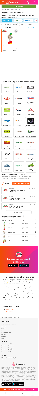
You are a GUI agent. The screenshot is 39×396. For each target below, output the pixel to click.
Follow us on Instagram (7, 348)
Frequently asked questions (8, 324)
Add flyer (3, 336)
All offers (6, 9)
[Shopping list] (31, 2)
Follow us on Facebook (7, 345)
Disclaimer (26, 389)
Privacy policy (18, 391)
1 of (6, 27)
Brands (3, 330)
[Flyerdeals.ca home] (12, 2)
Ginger (12, 9)
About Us (3, 334)
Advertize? (4, 326)
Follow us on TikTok (6, 352)
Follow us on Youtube (7, 349)
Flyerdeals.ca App (6, 332)
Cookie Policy (25, 391)
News (2, 338)
